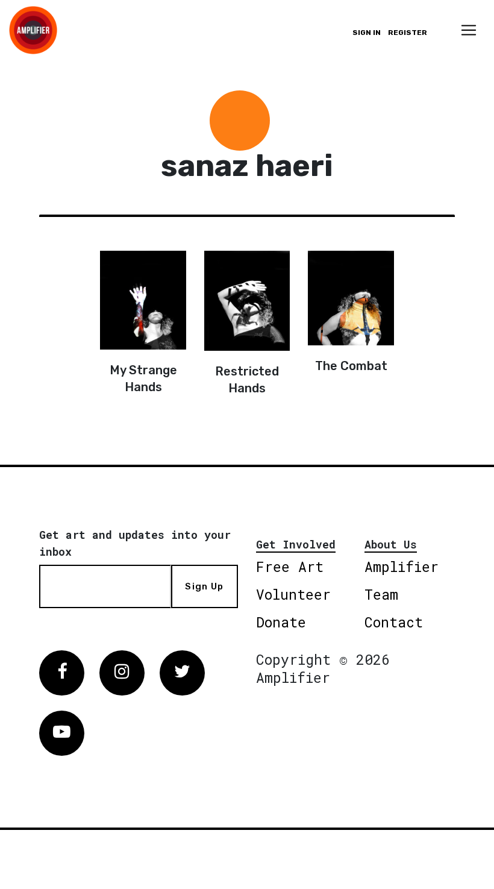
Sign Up (204, 586)
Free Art (290, 567)
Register (407, 32)
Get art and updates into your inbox (135, 543)
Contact (393, 622)
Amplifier (401, 567)
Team (381, 594)
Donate (281, 622)
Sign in (366, 32)
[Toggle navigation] (468, 30)
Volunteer (293, 594)
